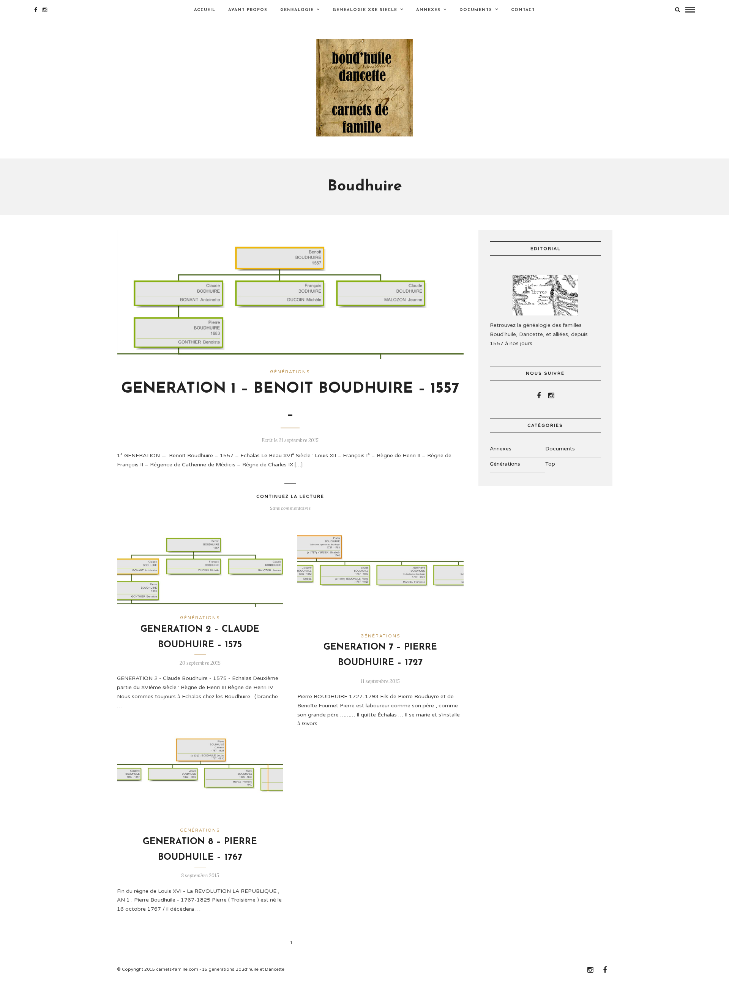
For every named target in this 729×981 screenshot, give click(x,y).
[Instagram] (45, 10)
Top (550, 464)
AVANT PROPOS (247, 10)
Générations (290, 371)
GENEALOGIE (297, 10)
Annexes (428, 10)
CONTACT (523, 10)
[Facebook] (539, 395)
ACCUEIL (204, 10)
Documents (475, 10)
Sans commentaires (290, 508)
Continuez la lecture (290, 496)
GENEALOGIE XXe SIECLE (365, 10)
